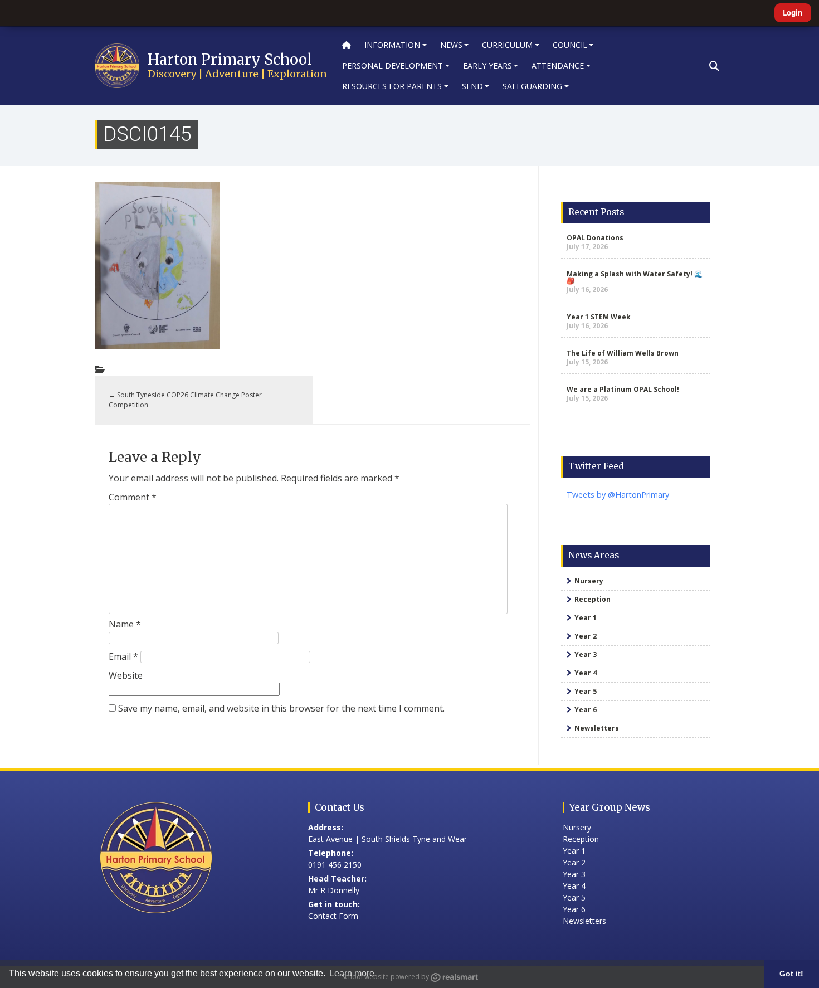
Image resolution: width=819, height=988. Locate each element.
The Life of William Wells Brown (623, 353)
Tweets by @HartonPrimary (618, 494)
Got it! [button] (791, 973)
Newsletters (596, 728)
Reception (592, 599)
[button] (714, 66)
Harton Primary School (230, 59)
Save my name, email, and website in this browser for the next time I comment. (281, 708)
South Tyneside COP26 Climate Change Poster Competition (185, 400)
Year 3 (585, 654)
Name (125, 624)
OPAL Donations (595, 237)
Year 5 (585, 691)
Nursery (588, 581)
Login (793, 13)
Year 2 (585, 636)
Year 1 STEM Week (599, 317)
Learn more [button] (351, 973)
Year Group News (609, 807)
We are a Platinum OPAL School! (623, 389)
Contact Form (333, 916)
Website (126, 675)
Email (123, 656)
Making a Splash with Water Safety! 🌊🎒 (635, 277)
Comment (133, 497)
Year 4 (585, 673)
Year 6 (585, 709)
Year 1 (585, 617)
